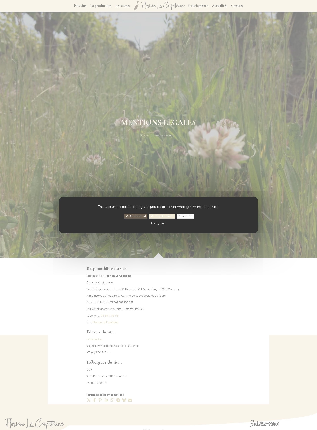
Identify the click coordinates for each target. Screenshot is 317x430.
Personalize (185, 216)
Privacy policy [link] (158, 223)
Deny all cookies (163, 216)
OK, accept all (137, 216)
